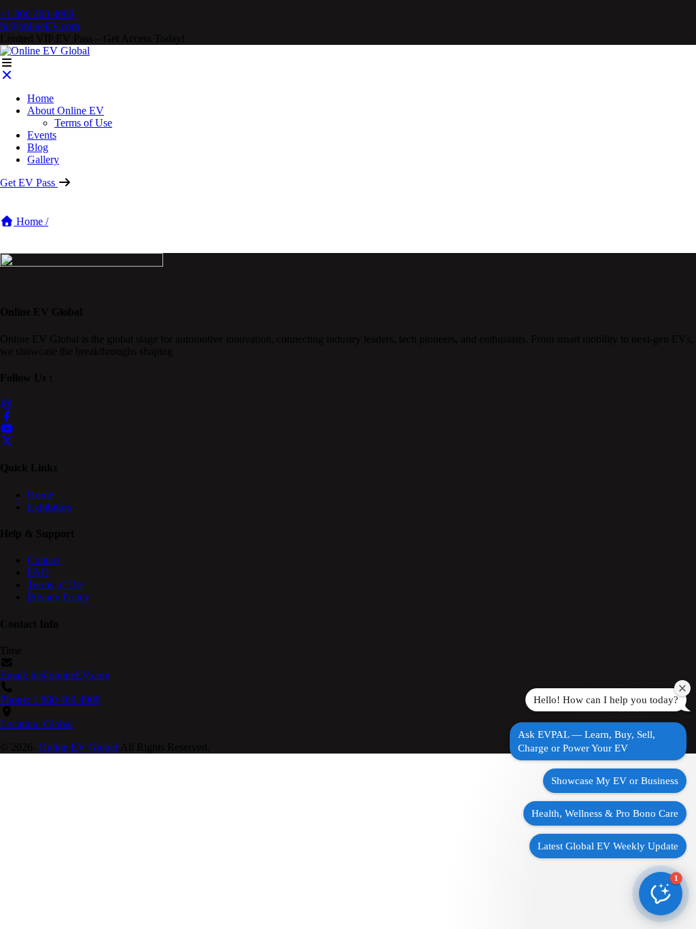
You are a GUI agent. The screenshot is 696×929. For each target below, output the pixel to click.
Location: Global (36, 724)
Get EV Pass (29, 182)
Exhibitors (49, 507)
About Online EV (65, 110)
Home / (31, 221)
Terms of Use (83, 123)
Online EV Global (78, 747)
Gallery (43, 159)
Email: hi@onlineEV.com (55, 675)
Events (41, 135)
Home (40, 98)
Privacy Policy (58, 597)
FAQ (38, 572)
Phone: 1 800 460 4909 (50, 699)
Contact (43, 560)
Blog (37, 147)
